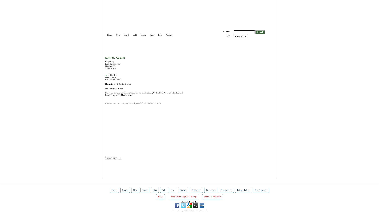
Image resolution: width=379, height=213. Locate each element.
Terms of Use (226, 190)
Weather (169, 35)
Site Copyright (261, 190)
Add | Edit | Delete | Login (113, 159)
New (118, 35)
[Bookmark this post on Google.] (189, 205)
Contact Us (196, 190)
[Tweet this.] (183, 205)
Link (155, 190)
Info (160, 35)
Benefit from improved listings (183, 197)
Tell (163, 190)
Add (135, 35)
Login (143, 35)
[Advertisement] (159, 46)
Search (126, 35)
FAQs (160, 197)
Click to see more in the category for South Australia (133, 103)
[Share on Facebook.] (177, 205)
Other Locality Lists (212, 197)
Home (109, 35)
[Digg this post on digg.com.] (202, 205)
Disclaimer (210, 190)
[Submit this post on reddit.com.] (196, 205)
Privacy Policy (243, 190)
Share (152, 35)
